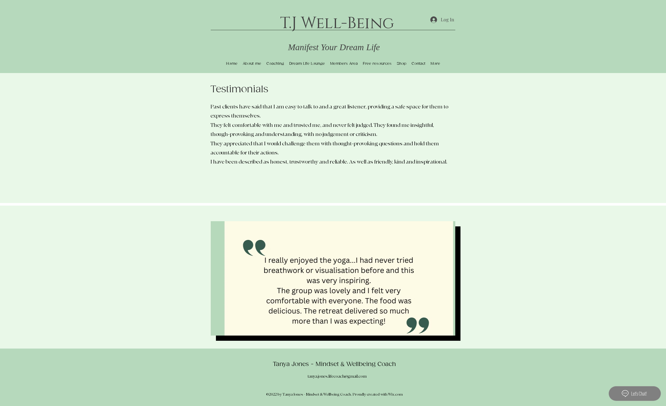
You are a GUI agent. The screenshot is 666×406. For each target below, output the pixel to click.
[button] (333, 278)
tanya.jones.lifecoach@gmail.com (337, 376)
